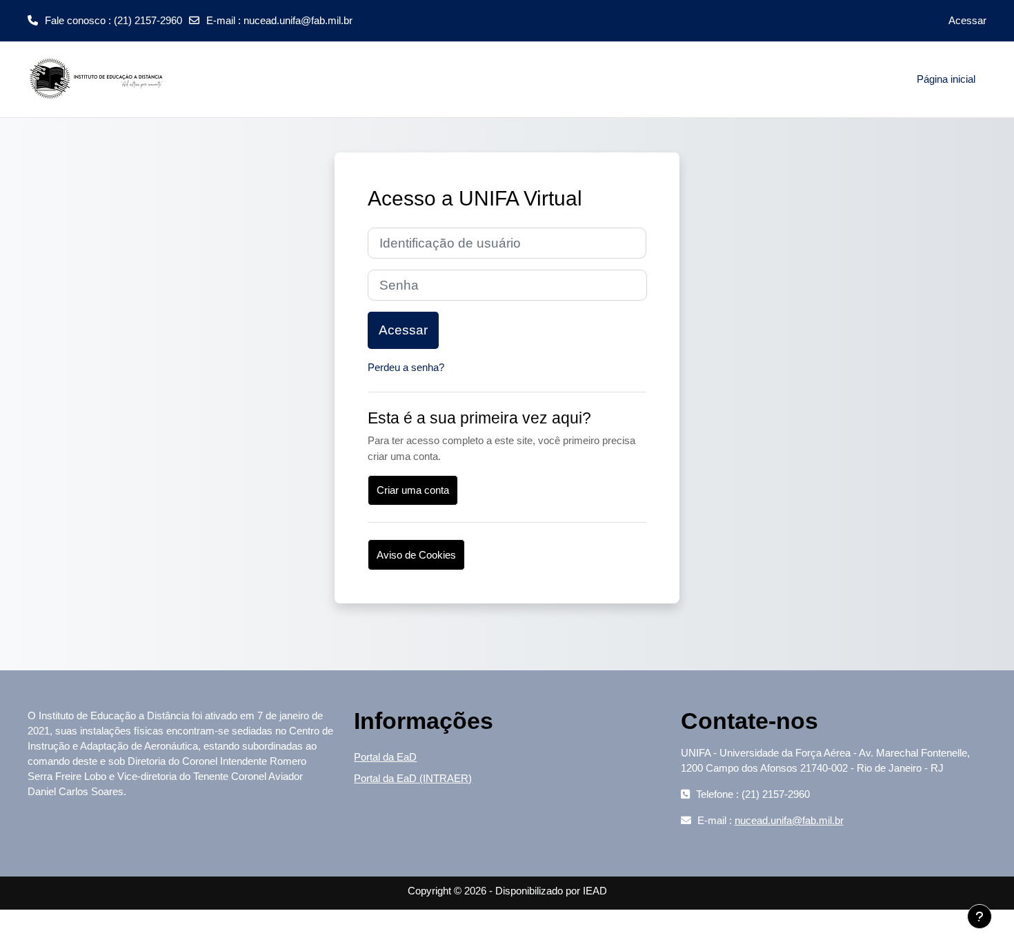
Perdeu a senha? (406, 367)
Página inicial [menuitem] (946, 79)
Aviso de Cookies (416, 555)
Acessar (967, 20)
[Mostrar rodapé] (979, 916)
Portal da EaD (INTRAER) (413, 778)
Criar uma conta (413, 490)
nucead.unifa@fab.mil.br (297, 20)
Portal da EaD (385, 757)
